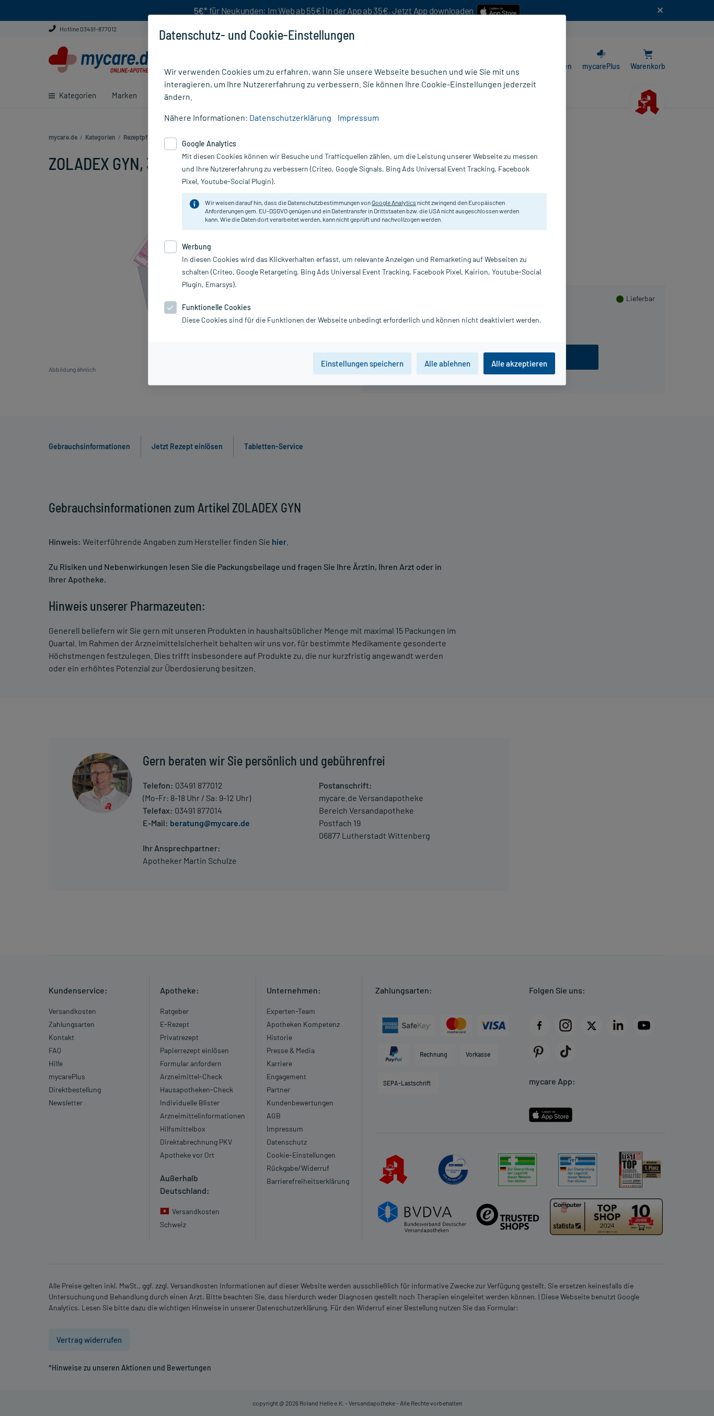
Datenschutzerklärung (290, 117)
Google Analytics (394, 202)
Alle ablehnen (447, 363)
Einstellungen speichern (362, 363)
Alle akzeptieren (519, 363)
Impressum (358, 117)
